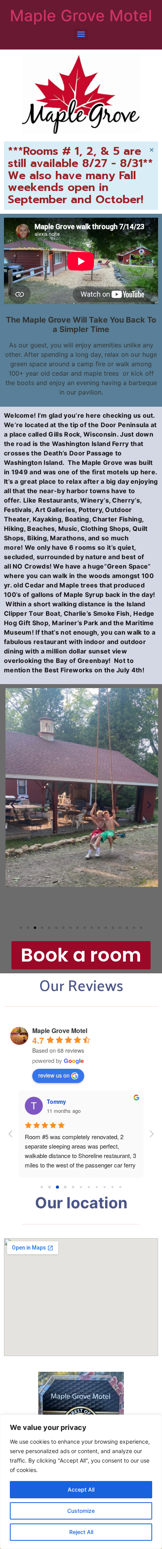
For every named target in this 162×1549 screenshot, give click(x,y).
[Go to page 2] (57, 1187)
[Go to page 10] (120, 1187)
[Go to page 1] (49, 1187)
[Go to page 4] (73, 1187)
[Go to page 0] (41, 1187)
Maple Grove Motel (81, 15)
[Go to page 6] (89, 1187)
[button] (13, 805)
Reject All (81, 1532)
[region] (81, 1482)
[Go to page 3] (65, 1187)
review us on (54, 1075)
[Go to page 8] (104, 1187)
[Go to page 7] (97, 1187)
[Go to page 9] (112, 1187)
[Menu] (81, 34)
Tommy (56, 1101)
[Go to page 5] (81, 1187)
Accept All (81, 1489)
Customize (81, 1510)
